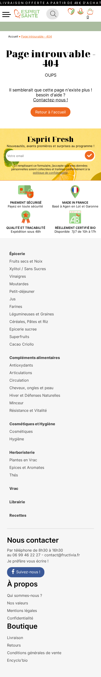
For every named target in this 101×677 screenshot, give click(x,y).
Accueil (13, 36)
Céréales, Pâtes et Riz (28, 321)
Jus (12, 299)
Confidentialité (20, 618)
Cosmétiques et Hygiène (32, 423)
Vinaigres (17, 276)
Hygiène (16, 439)
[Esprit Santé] (27, 13)
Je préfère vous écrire (26, 561)
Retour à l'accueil (50, 112)
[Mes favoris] (71, 13)
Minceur (16, 402)
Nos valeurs (17, 603)
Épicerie (17, 253)
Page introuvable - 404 (36, 36)
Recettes (17, 515)
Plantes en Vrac (23, 460)
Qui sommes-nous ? (24, 595)
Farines (15, 306)
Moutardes (18, 283)
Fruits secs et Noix (26, 261)
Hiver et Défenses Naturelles (34, 395)
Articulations (20, 372)
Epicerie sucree (23, 329)
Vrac (13, 488)
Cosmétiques (21, 431)
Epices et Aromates (26, 467)
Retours (14, 645)
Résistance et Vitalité (28, 410)
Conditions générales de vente (34, 652)
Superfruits (19, 336)
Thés (13, 475)
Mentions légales (22, 610)
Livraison (15, 637)
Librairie (17, 501)
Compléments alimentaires (34, 357)
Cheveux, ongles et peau (31, 387)
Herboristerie (22, 452)
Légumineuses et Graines (31, 314)
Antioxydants (21, 365)
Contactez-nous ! (50, 99)
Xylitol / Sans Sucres (27, 268)
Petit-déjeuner (22, 291)
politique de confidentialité (50, 172)
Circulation (19, 380)
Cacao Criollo (21, 344)
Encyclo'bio (17, 660)
